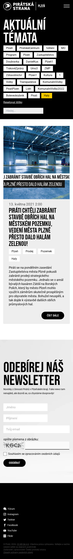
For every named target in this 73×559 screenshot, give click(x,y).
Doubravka (12, 61)
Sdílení (50, 48)
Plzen (26, 54)
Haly (46, 95)
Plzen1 (33, 75)
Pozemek (46, 251)
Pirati (34, 95)
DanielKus (32, 61)
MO (63, 48)
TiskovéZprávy (15, 68)
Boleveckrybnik (15, 95)
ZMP (47, 68)
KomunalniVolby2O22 (51, 88)
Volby (9, 82)
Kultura (48, 75)
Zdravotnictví (14, 75)
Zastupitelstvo (45, 54)
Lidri (28, 88)
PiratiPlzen (12, 88)
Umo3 (34, 68)
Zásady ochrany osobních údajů (18, 552)
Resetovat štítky (12, 102)
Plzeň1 (49, 61)
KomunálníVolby (53, 82)
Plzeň (9, 48)
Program (11, 54)
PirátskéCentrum (29, 48)
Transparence (28, 82)
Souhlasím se (34, 453)
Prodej (29, 251)
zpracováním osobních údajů (42, 453)
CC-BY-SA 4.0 (23, 544)
